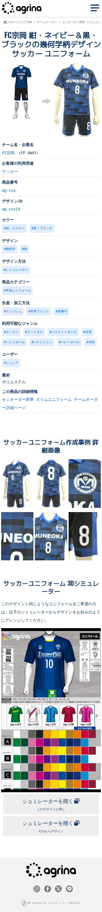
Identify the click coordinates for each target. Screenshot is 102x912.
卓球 (88, 332)
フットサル (35, 332)
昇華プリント (39, 311)
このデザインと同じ (47, 804)
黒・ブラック (42, 228)
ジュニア (12, 363)
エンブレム (14, 311)
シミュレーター (17, 270)
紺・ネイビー (15, 228)
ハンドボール (15, 342)
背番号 (62, 311)
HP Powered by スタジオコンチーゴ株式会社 (53, 903)
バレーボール (70, 342)
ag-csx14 (11, 209)
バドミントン (42, 342)
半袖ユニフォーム (18, 290)
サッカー (10, 171)
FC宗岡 (8, 153)
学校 (91, 342)
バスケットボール (64, 332)
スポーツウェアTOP (19, 22)
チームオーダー (47, 22)
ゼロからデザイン (47, 826)
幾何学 (10, 249)
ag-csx (9, 190)
